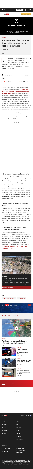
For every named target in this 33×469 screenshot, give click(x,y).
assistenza (7, 462)
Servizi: (18, 421)
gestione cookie (6, 448)
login (29, 9)
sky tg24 (4, 427)
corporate (19, 455)
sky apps (18, 427)
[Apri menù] (2, 14)
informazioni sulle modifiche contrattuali (14, 461)
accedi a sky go (25, 415)
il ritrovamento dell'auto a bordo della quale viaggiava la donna (15, 246)
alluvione (21, 298)
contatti (12, 462)
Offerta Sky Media (6, 455)
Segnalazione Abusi (16, 466)
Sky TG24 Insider (26, 14)
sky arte (4, 433)
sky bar (18, 433)
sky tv (18, 424)
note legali (5, 451)
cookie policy (20, 448)
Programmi (19, 439)
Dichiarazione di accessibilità (20, 451)
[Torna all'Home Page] (6, 14)
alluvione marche (9, 298)
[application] (7, 75)
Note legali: (4, 445)
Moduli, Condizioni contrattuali (21, 460)
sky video (4, 430)
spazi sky (18, 436)
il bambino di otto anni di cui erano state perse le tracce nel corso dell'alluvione (15, 91)
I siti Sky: (3, 421)
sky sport (4, 424)
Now (17, 430)
